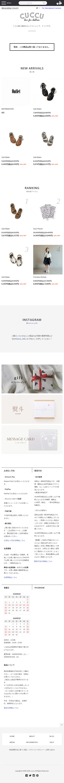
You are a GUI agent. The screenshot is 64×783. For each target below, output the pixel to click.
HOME (12, 736)
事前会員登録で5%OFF (10, 8)
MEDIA (12, 742)
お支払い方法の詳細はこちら (14, 540)
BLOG (52, 736)
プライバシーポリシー (36, 750)
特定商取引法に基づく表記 (18, 750)
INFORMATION (32, 742)
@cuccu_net (32, 323)
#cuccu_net (20, 339)
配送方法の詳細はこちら (43, 561)
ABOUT (32, 736)
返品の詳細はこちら (11, 708)
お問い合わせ (50, 750)
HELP (52, 742)
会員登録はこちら (10, 577)
